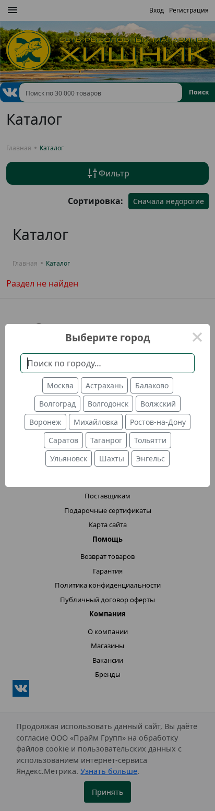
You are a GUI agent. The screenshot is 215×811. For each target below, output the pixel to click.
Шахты (111, 458)
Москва (60, 385)
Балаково (152, 385)
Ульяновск (68, 458)
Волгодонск (108, 404)
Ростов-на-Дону (158, 422)
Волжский (158, 404)
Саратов (63, 440)
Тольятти (150, 440)
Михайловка (96, 422)
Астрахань (104, 385)
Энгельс (150, 458)
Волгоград (57, 404)
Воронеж (45, 422)
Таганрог (106, 440)
